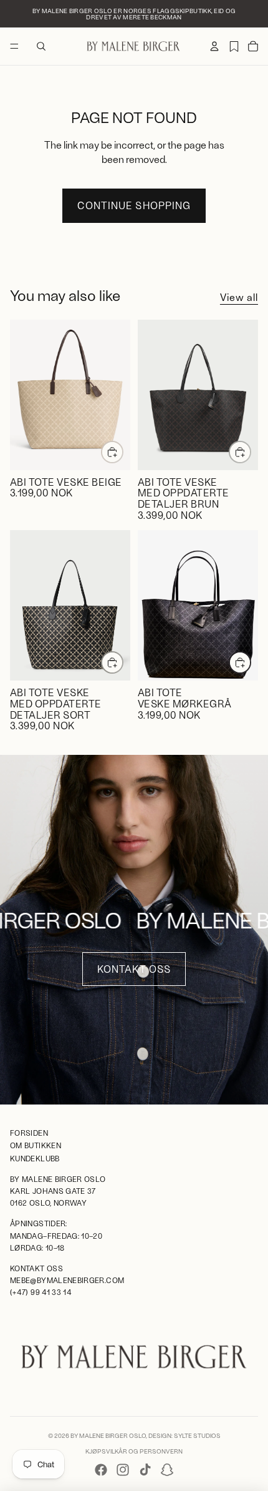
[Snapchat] (167, 1469)
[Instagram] (122, 1469)
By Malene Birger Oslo (108, 1435)
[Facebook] (100, 1469)
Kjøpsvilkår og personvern (134, 1451)
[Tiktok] (145, 1469)
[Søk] (41, 46)
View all (239, 297)
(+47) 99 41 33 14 (41, 1291)
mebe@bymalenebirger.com (67, 1280)
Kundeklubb (35, 1157)
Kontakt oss (133, 969)
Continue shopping (133, 205)
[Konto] (214, 46)
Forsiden (29, 1132)
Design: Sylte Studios (184, 1435)
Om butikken (35, 1145)
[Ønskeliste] (233, 46)
